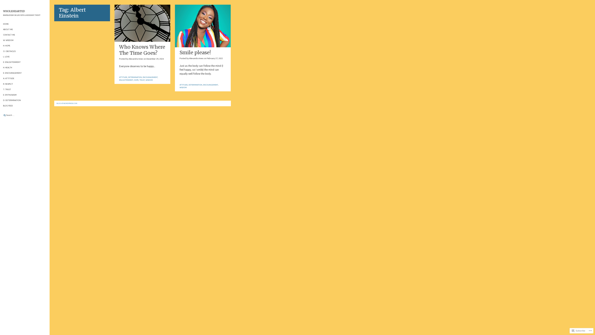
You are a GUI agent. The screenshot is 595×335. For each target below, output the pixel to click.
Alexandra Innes (136, 59)
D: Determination (12, 100)
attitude (123, 77)
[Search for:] (24, 115)
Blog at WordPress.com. (67, 103)
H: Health (7, 68)
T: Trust (7, 89)
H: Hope (6, 46)
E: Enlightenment (12, 62)
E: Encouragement (12, 73)
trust (142, 80)
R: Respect (8, 84)
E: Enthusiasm (10, 95)
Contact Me (9, 35)
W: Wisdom (8, 40)
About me (8, 29)
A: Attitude (8, 78)
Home (6, 24)
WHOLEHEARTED (14, 11)
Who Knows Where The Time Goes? (142, 50)
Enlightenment (126, 80)
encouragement (150, 77)
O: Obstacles (9, 51)
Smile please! (195, 52)
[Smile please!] (203, 26)
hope (136, 80)
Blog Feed (8, 106)
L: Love (6, 57)
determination (135, 77)
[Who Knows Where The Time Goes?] (142, 23)
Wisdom (149, 80)
